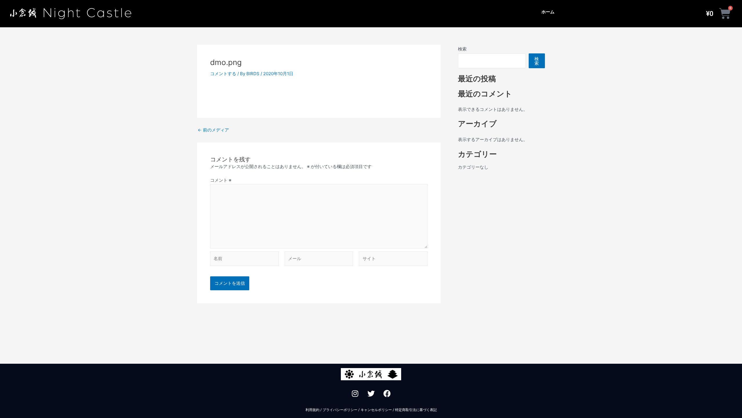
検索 (462, 49)
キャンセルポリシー (376, 410)
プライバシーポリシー (340, 410)
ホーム (547, 12)
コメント (220, 180)
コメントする (223, 73)
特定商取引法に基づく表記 (416, 410)
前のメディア (213, 130)
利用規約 (312, 410)
